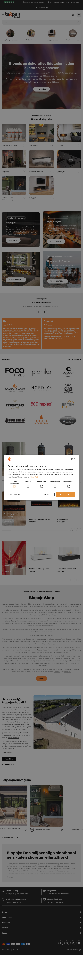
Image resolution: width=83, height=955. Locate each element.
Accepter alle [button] (65, 494)
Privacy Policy (34, 477)
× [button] (74, 458)
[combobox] (72, 459)
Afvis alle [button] (47, 494)
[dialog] (41, 477)
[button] (14, 494)
